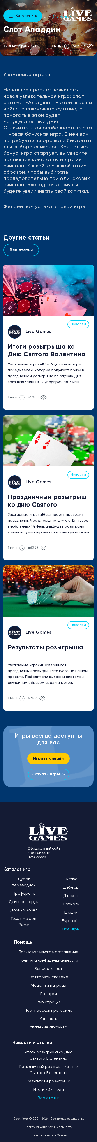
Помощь (23, 942)
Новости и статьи (32, 1042)
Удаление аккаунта (48, 1027)
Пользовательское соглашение (48, 952)
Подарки (48, 994)
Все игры (70, 929)
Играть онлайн (48, 759)
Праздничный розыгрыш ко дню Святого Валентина (47, 502)
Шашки (71, 913)
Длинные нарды (24, 902)
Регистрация (48, 1002)
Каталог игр (16, 869)
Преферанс (24, 894)
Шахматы (71, 904)
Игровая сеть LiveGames (48, 1135)
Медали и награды (48, 986)
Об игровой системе (48, 977)
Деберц (70, 888)
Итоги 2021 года (48, 1090)
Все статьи (21, 250)
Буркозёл (71, 921)
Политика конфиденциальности (48, 960)
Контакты (48, 1019)
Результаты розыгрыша (45, 648)
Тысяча (71, 879)
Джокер (70, 896)
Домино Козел (23, 910)
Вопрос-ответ (48, 969)
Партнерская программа (48, 1011)
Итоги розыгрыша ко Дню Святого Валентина (47, 351)
